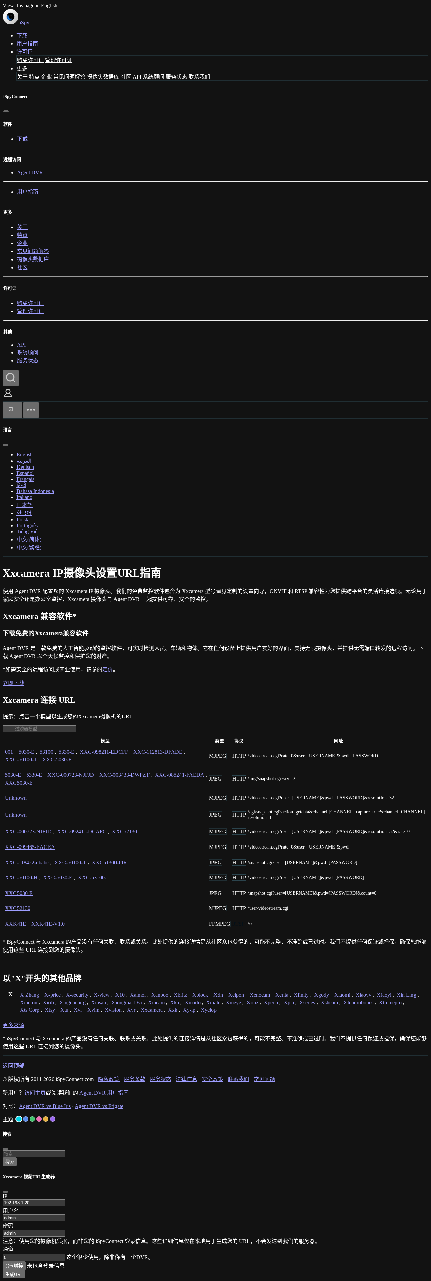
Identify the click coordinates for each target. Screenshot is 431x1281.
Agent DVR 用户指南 (104, 1093)
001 (9, 752)
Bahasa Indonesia (35, 491)
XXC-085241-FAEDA (179, 775)
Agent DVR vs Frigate (99, 1106)
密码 (8, 1226)
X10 (120, 995)
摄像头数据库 (103, 77)
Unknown (16, 798)
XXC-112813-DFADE (158, 752)
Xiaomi (342, 995)
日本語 (24, 505)
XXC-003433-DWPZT (124, 775)
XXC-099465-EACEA (30, 847)
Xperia (271, 1002)
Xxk (172, 1010)
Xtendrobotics (358, 1002)
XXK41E (15, 924)
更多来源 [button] (13, 1025)
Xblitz (180, 995)
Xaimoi (138, 995)
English (24, 454)
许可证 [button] (24, 52)
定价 (107, 669)
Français (25, 479)
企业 (46, 77)
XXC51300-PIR (109, 862)
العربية (23, 461)
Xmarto (193, 1002)
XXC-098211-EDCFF (104, 752)
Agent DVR (30, 172)
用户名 (11, 1211)
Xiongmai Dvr (126, 1002)
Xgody (321, 995)
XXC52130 (124, 831)
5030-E (26, 752)
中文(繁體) (28, 547)
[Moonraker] (25, 1119)
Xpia (289, 1002)
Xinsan (98, 1002)
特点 (34, 77)
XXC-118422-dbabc (27, 862)
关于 (22, 77)
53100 (46, 752)
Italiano (24, 497)
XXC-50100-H (21, 877)
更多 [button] (21, 68)
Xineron (28, 1002)
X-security (77, 995)
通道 (8, 1249)
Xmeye (233, 1002)
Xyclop (209, 1010)
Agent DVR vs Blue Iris (45, 1106)
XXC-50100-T (21, 759)
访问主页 (35, 1093)
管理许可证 (58, 60)
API (137, 77)
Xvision (113, 1010)
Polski (23, 519)
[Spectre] (19, 1119)
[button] (8, 398)
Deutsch (25, 467)
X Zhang (29, 995)
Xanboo (159, 995)
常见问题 (264, 1079)
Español (25, 473)
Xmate (213, 1002)
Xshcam (329, 1002)
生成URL (14, 1274)
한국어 (24, 513)
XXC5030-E (19, 783)
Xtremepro (390, 1002)
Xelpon (236, 995)
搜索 (9, 1162)
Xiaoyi (384, 995)
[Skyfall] (32, 1119)
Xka (174, 1002)
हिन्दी (21, 485)
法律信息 (186, 1079)
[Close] (5, 1192)
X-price (52, 995)
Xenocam (260, 995)
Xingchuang (72, 1002)
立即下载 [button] (13, 683)
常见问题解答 (69, 77)
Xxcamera (152, 1010)
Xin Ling (406, 995)
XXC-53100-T (94, 877)
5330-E (66, 752)
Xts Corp (29, 1010)
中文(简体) (28, 539)
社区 (126, 77)
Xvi (78, 1010)
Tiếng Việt (27, 531)
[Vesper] (52, 1119)
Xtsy (50, 1010)
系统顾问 (153, 77)
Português (27, 525)
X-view (102, 995)
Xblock (200, 995)
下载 (21, 35)
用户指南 (27, 43)
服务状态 (176, 77)
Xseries (307, 1002)
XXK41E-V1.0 (48, 924)
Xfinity (301, 995)
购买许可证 (30, 60)
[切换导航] (31, 410)
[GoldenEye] (45, 1119)
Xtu (64, 1010)
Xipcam (156, 1002)
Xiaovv (363, 995)
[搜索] (11, 378)
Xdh (218, 995)
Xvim (93, 1010)
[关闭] (6, 111)
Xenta (281, 995)
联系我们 (199, 77)
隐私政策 (109, 1079)
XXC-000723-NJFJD (70, 775)
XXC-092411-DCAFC (81, 831)
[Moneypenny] (39, 1119)
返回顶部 (13, 1066)
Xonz (252, 1002)
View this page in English (30, 5)
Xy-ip (189, 1010)
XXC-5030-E (57, 759)
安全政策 (212, 1079)
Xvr (131, 1010)
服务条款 (134, 1079)
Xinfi (48, 1002)
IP (5, 1196)
